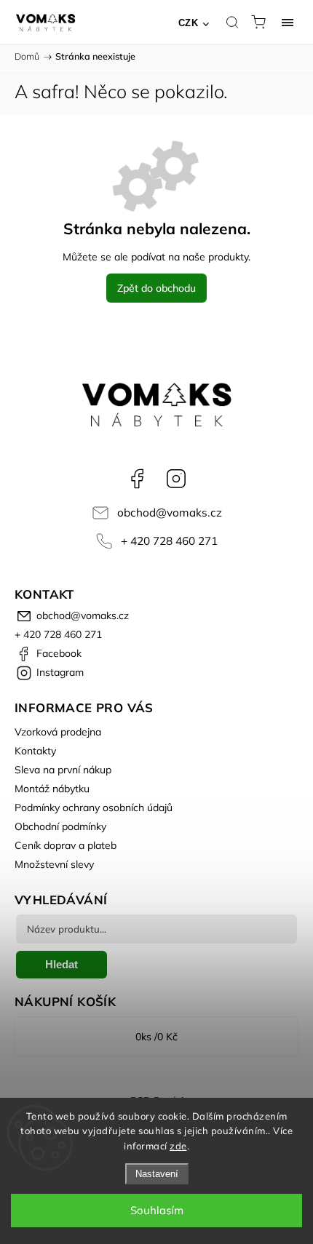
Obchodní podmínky (60, 826)
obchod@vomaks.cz (169, 512)
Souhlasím (156, 1210)
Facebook (137, 479)
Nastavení (156, 1173)
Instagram (176, 479)
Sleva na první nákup (63, 769)
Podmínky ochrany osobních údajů (94, 807)
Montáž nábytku (52, 788)
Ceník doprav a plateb (65, 845)
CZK (188, 22)
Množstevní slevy (54, 864)
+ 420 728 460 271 (169, 541)
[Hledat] (232, 22)
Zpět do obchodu (156, 288)
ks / (156, 1036)
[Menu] (287, 21)
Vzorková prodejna (58, 731)
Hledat (61, 964)
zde (178, 1146)
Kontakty (35, 750)
